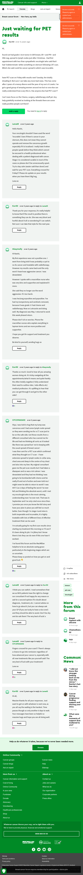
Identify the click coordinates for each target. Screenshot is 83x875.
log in (39, 111)
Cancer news (47, 760)
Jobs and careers (49, 783)
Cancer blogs (8, 764)
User (80, 3)
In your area (7, 791)
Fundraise (7, 795)
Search (11, 9)
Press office (46, 798)
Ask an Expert (45, 9)
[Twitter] (39, 849)
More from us (9, 774)
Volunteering (8, 806)
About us (6, 818)
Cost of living (8, 783)
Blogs (33, 9)
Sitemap (45, 768)
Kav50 (11, 42)
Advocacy (6, 802)
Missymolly (17, 249)
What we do (47, 787)
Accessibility (45, 861)
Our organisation (48, 791)
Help (44, 764)
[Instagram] (49, 849)
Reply (19, 187)
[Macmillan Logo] (28, 842)
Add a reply (13, 111)
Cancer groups (8, 760)
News (58, 9)
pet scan (68, 590)
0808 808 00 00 (41, 834)
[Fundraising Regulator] (45, 842)
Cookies (44, 856)
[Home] (7, 2)
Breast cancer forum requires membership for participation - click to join (41, 869)
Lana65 (15, 124)
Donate (41, 747)
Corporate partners (49, 795)
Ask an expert (8, 768)
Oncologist (68, 594)
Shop (5, 814)
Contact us (46, 779)
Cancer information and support (15, 779)
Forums (22, 9)
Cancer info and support (27, 2)
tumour (67, 585)
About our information (48, 858)
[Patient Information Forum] (58, 842)
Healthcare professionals (12, 810)
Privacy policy (6, 861)
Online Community (12, 755)
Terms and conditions (8, 858)
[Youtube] (44, 849)
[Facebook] (33, 849)
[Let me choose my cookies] (3, 871)
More (44, 2)
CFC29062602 (19, 420)
